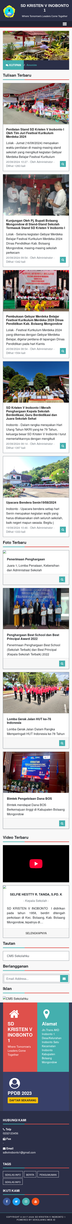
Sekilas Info (13, 1182)
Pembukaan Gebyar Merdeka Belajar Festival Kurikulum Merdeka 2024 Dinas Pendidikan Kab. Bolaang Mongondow (35, 320)
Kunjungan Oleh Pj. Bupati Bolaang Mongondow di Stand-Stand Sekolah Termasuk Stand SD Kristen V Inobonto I (35, 224)
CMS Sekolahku (18, 956)
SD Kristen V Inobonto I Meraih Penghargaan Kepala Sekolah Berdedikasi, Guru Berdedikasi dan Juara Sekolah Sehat (31, 413)
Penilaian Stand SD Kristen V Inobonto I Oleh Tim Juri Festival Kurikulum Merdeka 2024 (35, 133)
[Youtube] (36, 1201)
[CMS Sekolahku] (15, 999)
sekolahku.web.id (44, 1219)
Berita (30, 1174)
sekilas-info (13, 1174)
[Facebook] (7, 1201)
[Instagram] (27, 1201)
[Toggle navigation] (64, 24)
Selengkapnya (36, 933)
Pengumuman (48, 1174)
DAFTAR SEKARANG (22, 1100)
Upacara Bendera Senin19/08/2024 (31, 502)
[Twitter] (17, 1201)
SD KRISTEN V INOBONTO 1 (50, 1217)
